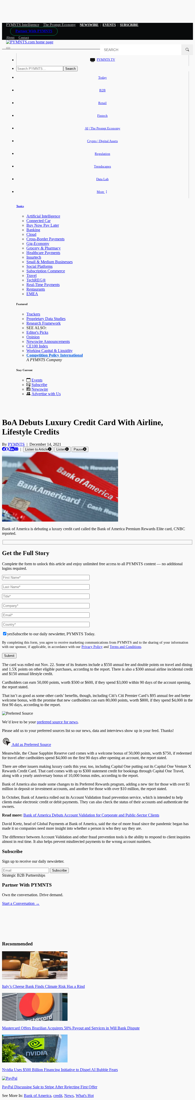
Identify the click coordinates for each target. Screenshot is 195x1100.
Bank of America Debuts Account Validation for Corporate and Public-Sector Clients (91, 815)
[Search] (187, 49)
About (10, 37)
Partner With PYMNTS (33, 31)
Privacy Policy (92, 647)
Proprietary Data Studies (46, 318)
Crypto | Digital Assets (102, 141)
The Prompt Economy (59, 25)
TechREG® (36, 280)
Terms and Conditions (125, 647)
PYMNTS (16, 444)
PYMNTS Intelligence (22, 25)
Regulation (102, 154)
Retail (102, 103)
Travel (31, 275)
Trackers (33, 314)
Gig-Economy (37, 243)
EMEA (32, 294)
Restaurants (35, 289)
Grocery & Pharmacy (43, 248)
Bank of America (37, 1095)
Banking (33, 230)
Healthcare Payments (43, 253)
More (101, 192)
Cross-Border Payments (45, 239)
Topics (20, 206)
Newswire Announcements (48, 341)
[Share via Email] (16, 449)
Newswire (89, 25)
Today (102, 77)
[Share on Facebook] (4, 449)
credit (57, 1095)
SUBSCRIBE (129, 25)
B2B (102, 90)
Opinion (33, 337)
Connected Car (38, 221)
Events (109, 25)
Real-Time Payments (43, 284)
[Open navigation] (8, 48)
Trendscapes (102, 166)
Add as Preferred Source (31, 744)
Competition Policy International (54, 355)
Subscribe (39, 384)
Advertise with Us (46, 394)
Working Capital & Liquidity (49, 350)
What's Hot (85, 1095)
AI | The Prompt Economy (102, 128)
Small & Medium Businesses (49, 262)
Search (70, 69)
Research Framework (43, 323)
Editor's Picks (37, 332)
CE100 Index (37, 346)
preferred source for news (57, 722)
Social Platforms (39, 266)
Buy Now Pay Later (42, 225)
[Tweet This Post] (8, 449)
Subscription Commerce (45, 271)
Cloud (31, 234)
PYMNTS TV (106, 59)
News (69, 1095)
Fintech (102, 116)
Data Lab (102, 179)
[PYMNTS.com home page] (29, 42)
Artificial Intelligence (43, 216)
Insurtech (33, 257)
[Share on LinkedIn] (12, 449)
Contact (24, 37)
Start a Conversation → (21, 903)
